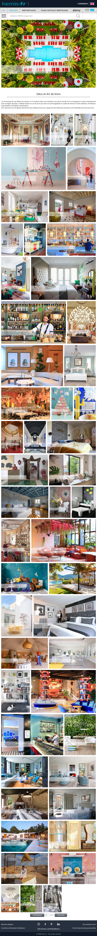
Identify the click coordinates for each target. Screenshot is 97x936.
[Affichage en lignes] (92, 10)
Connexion (83, 4)
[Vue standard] (87, 10)
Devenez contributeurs (48, 928)
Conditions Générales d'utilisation (13, 928)
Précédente (37, 915)
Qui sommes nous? (89, 924)
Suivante (60, 915)
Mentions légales (7, 924)
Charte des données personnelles (84, 928)
